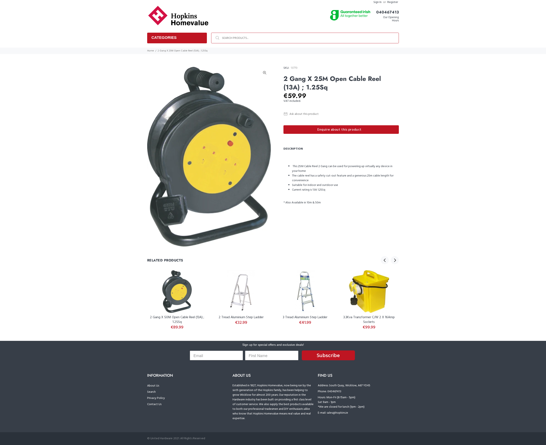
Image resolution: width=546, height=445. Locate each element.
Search (151, 392)
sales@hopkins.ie (337, 412)
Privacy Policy (156, 398)
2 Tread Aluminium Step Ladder (241, 317)
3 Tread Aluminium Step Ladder (305, 317)
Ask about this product (304, 114)
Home (150, 51)
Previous (385, 260)
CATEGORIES (164, 37)
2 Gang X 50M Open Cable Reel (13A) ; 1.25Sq (177, 320)
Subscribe (328, 355)
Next (395, 260)
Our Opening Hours (391, 19)
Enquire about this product (339, 130)
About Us (153, 385)
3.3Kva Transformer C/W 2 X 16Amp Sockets (369, 320)
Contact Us (154, 404)
